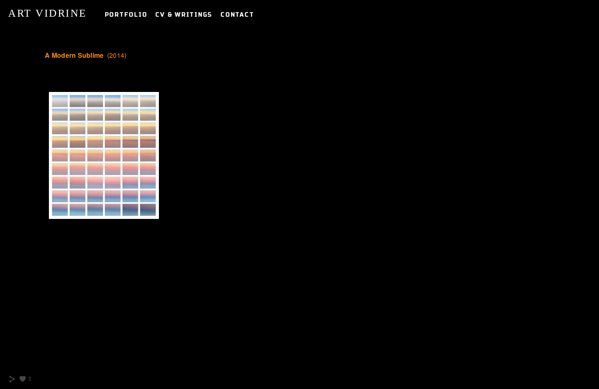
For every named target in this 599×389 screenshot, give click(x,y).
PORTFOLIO (126, 14)
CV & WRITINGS (183, 14)
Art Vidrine (47, 13)
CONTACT (237, 14)
